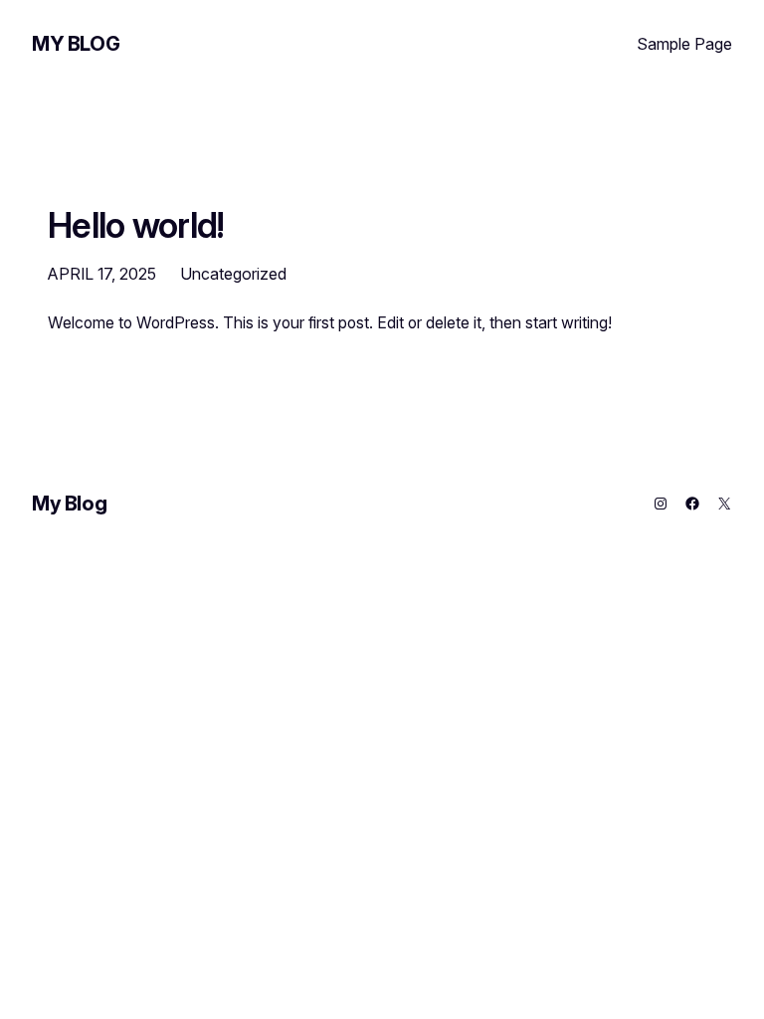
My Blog (75, 44)
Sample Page (684, 44)
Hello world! (136, 225)
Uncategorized (233, 274)
